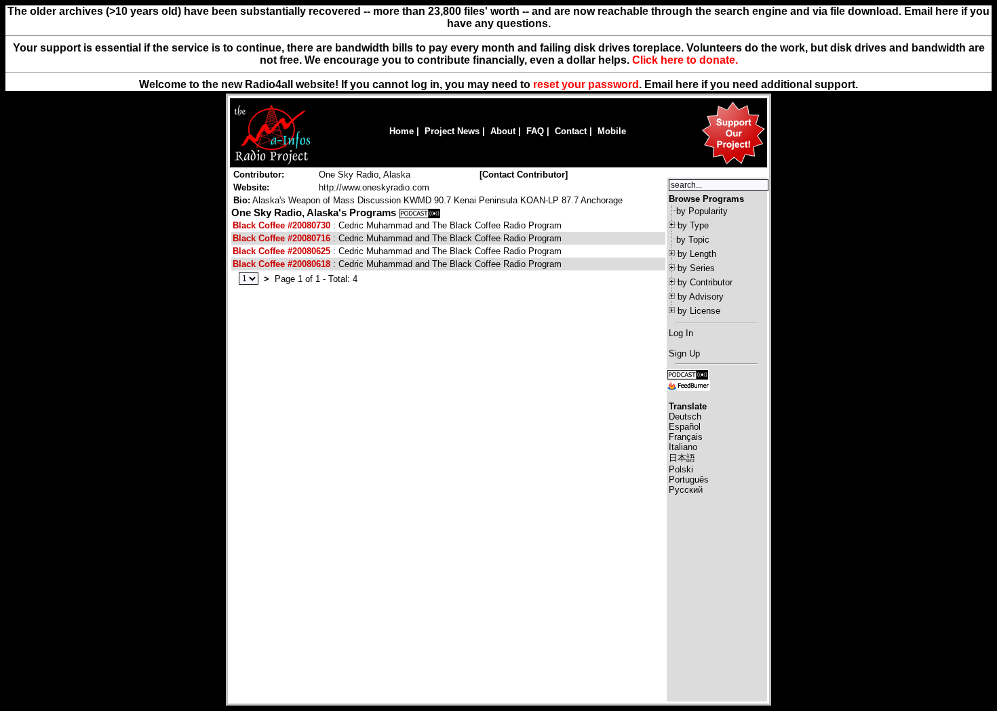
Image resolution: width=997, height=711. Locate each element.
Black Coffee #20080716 (281, 238)
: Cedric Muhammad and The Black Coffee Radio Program (397, 225)
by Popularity (702, 211)
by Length (697, 254)
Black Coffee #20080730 (281, 225)
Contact (571, 131)
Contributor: (258, 174)
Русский (686, 490)
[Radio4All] (272, 163)
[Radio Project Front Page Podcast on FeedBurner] (688, 385)
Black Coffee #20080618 (281, 264)
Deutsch (685, 416)
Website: (251, 187)
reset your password (586, 84)
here (687, 84)
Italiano (683, 447)
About (502, 131)
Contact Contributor (523, 174)
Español (685, 427)
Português (689, 479)
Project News (452, 131)
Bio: (241, 200)
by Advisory (701, 296)
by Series (696, 268)
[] (524, 174)
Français (686, 437)
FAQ (535, 131)
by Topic (692, 240)
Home (401, 131)
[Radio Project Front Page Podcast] (688, 374)
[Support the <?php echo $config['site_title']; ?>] (733, 164)
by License (699, 311)
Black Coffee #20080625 (281, 251)
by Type (693, 225)
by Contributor (705, 282)
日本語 (682, 458)
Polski (681, 469)
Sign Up (684, 353)
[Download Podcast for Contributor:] (420, 212)
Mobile (612, 131)
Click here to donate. (685, 60)
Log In (681, 333)
